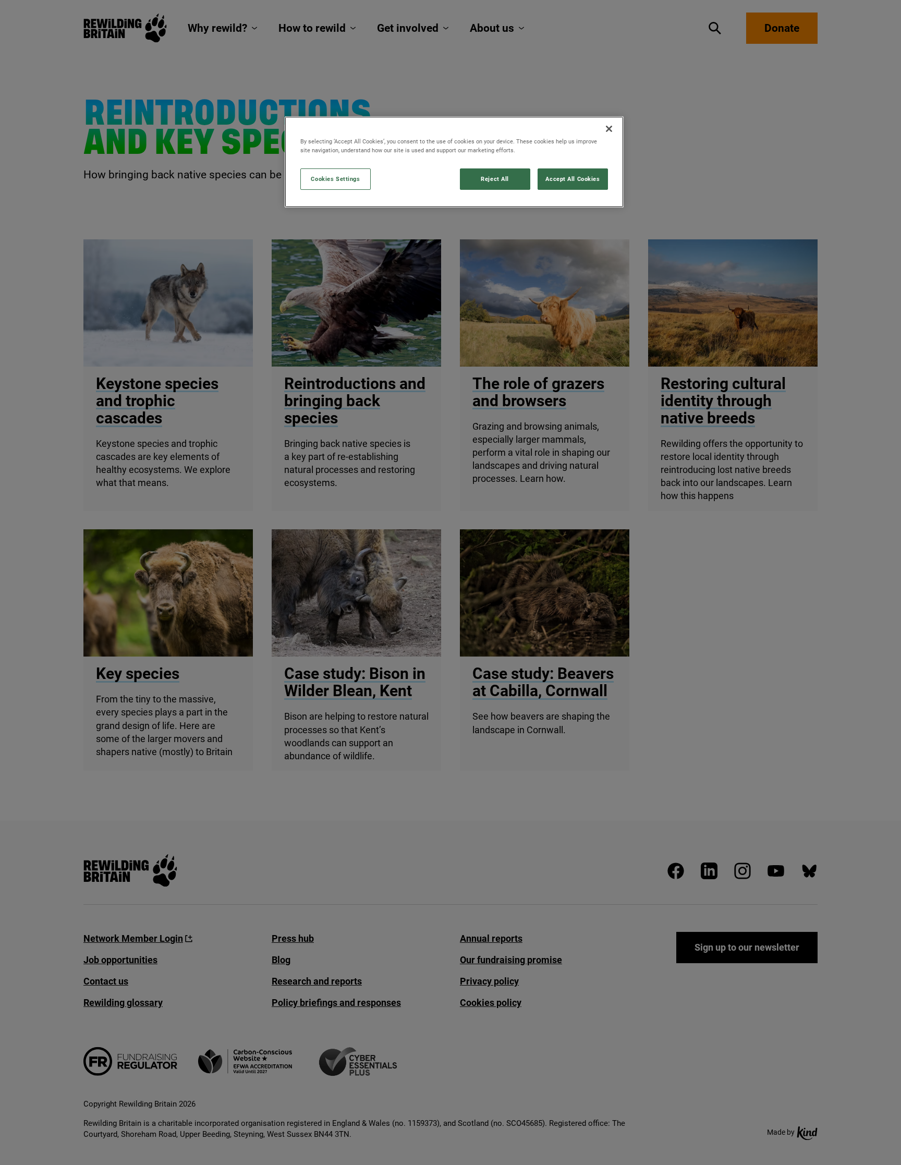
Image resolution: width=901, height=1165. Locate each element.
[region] (454, 162)
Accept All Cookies (572, 179)
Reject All (495, 179)
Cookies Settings (335, 179)
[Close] (609, 128)
